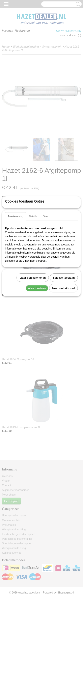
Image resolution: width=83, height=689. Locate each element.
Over (45, 216)
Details (33, 216)
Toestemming (15, 216)
